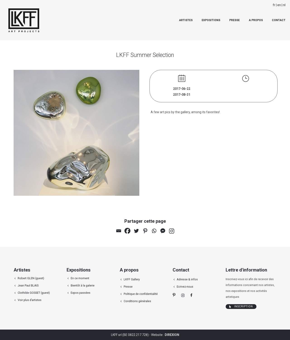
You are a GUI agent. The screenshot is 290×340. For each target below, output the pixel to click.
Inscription (243, 306)
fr (274, 5)
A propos (256, 20)
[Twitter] (136, 231)
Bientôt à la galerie (82, 285)
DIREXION (172, 335)
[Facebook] (127, 231)
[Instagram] (172, 231)
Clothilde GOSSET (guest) (34, 292)
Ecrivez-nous (185, 286)
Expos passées (80, 292)
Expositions (211, 20)
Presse (234, 20)
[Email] (119, 231)
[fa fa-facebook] (191, 295)
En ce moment (80, 278)
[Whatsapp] (154, 231)
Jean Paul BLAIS (28, 285)
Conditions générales (137, 301)
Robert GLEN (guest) (31, 278)
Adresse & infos (187, 279)
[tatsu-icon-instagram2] (184, 295)
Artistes (186, 20)
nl (284, 5)
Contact (278, 20)
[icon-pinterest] (175, 295)
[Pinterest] (145, 231)
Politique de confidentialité (141, 294)
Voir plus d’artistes (29, 300)
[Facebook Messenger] (163, 231)
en (279, 5)
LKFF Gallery (132, 279)
